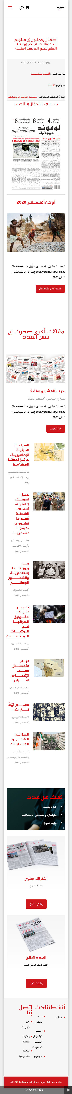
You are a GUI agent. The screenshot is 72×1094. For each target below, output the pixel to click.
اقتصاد (51, 85)
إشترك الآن (36, 904)
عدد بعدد (50, 806)
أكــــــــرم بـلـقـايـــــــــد (40, 74)
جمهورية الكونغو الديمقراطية (23, 97)
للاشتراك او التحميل (50, 288)
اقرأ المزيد (56, 428)
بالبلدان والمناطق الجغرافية (39, 814)
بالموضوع (50, 822)
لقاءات (59, 1017)
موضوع (38, 1056)
